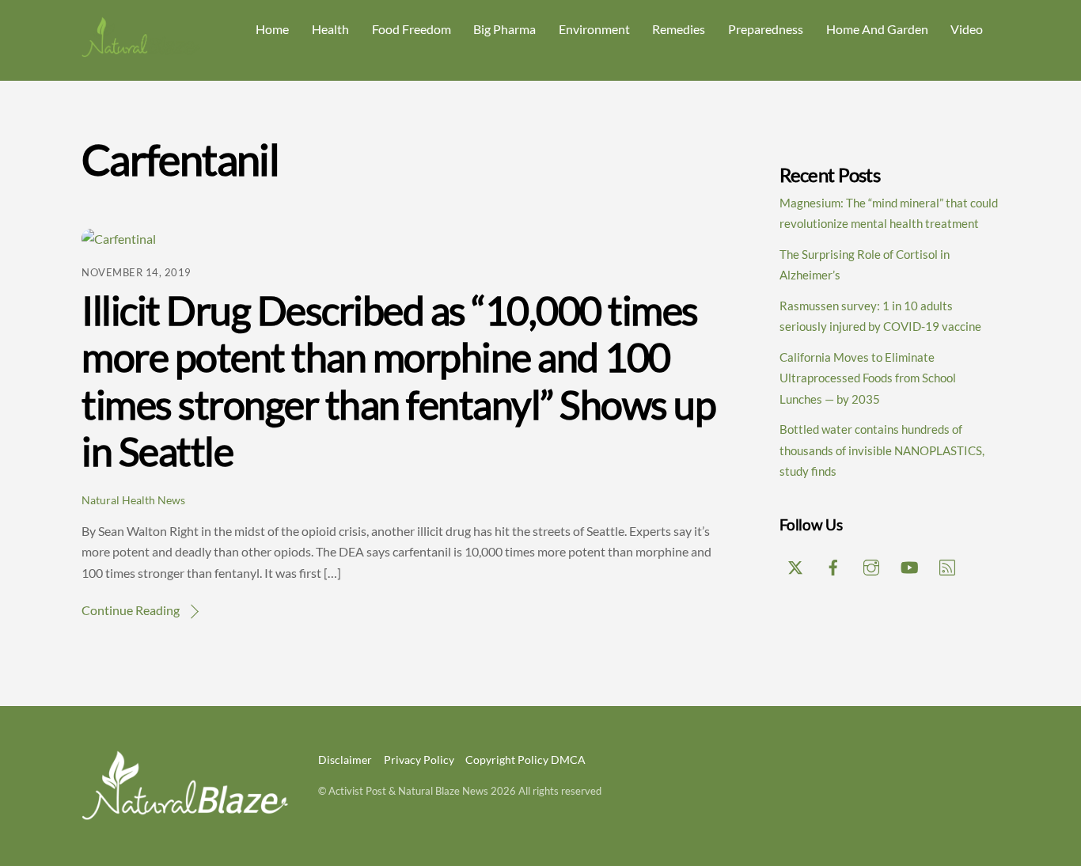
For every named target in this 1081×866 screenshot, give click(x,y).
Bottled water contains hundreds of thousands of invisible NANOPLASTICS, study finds (881, 450)
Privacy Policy (419, 759)
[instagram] (871, 564)
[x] (795, 564)
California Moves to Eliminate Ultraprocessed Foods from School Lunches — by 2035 (867, 378)
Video (966, 28)
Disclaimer (345, 759)
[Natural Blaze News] (141, 50)
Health (330, 28)
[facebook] (833, 564)
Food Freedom (411, 28)
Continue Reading (131, 609)
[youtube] (909, 564)
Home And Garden (877, 28)
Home (272, 28)
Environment (594, 28)
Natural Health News (133, 500)
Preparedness (765, 28)
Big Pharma (504, 28)
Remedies (678, 28)
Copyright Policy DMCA (525, 759)
